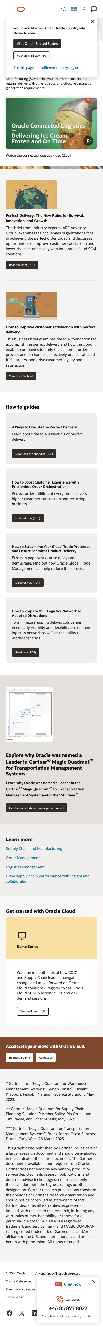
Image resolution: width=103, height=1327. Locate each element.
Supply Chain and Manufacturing (34, 848)
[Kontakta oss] (94, 9)
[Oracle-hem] (21, 9)
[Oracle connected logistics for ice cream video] (51, 123)
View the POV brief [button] (21, 376)
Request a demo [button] (19, 1057)
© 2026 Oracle (16, 1273)
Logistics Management (25, 866)
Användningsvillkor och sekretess (58, 1273)
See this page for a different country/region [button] (46, 67)
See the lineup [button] (29, 1011)
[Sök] (64, 9)
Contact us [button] (46, 1057)
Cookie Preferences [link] (19, 1281)
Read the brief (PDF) (22, 265)
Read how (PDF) (26, 652)
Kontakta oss (15, 1297)
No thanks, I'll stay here (31, 56)
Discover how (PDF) (28, 582)
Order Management (23, 857)
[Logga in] (84, 9)
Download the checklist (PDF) (34, 454)
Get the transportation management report (36, 808)
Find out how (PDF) (28, 518)
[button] (9, 9)
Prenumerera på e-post (21, 1289)
